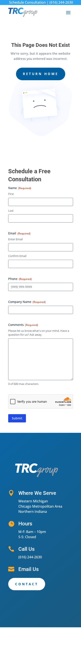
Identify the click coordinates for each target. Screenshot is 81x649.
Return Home (40, 74)
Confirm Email (17, 256)
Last (11, 211)
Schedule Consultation (27, 2)
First (11, 194)
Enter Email (15, 239)
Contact (26, 584)
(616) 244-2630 (61, 2)
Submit (17, 418)
